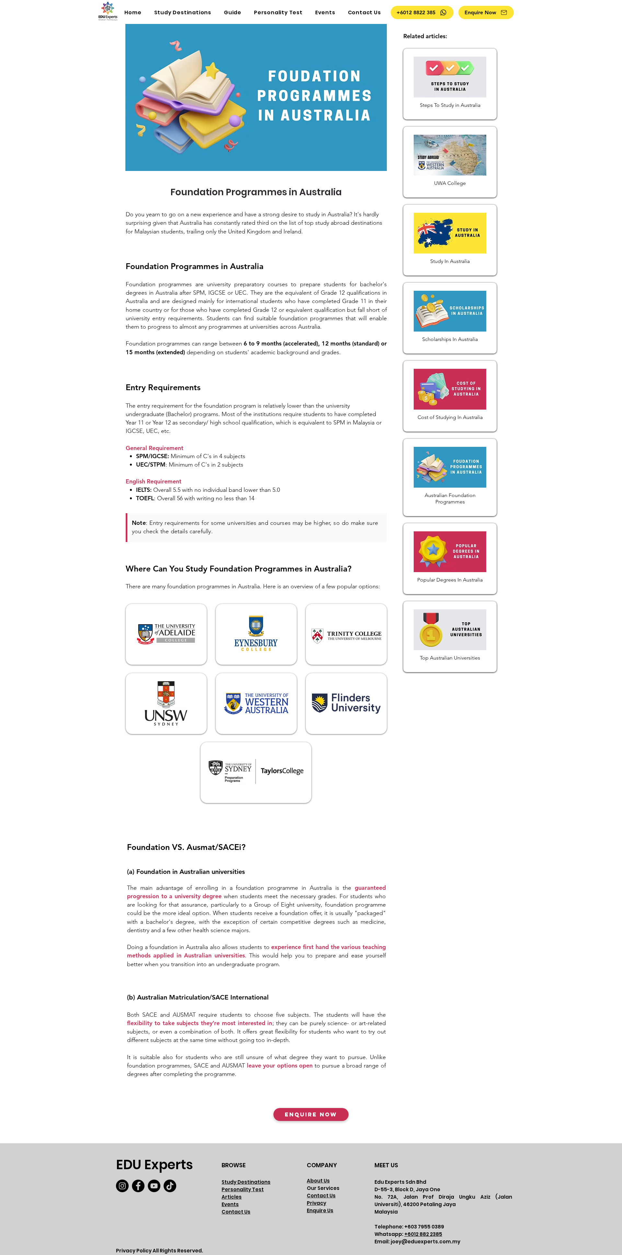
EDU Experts (154, 1165)
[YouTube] (154, 1186)
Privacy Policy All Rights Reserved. (159, 1250)
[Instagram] (122, 1186)
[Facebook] (138, 1186)
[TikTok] (170, 1186)
